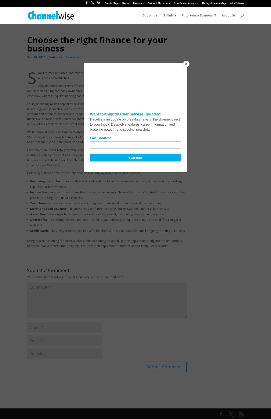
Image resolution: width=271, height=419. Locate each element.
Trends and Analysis (186, 3)
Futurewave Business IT (199, 15)
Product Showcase (159, 3)
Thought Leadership (214, 3)
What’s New (237, 3)
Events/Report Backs (117, 3)
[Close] (186, 64)
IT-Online (169, 15)
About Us (228, 15)
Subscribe (150, 15)
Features (138, 3)
